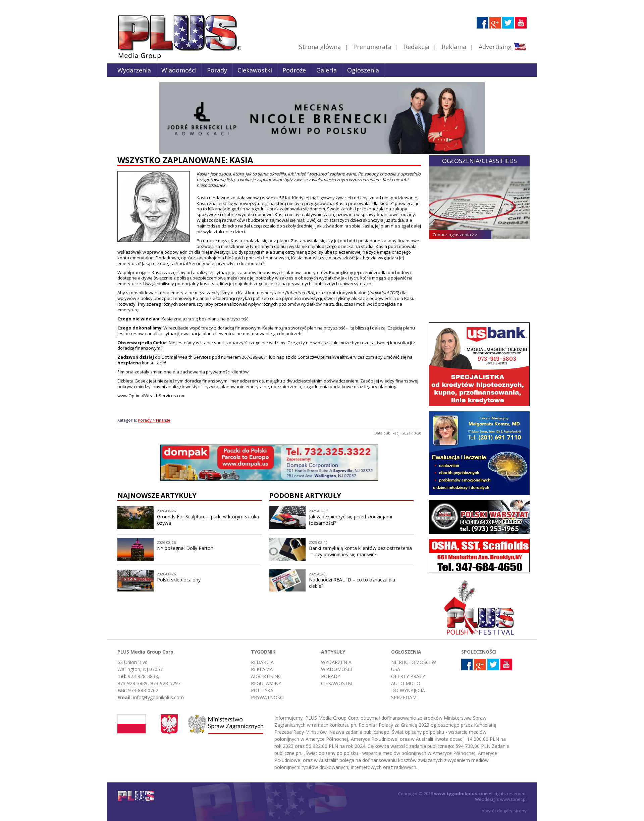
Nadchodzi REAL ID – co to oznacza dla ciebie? (352, 582)
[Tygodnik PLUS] (174, 59)
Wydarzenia (134, 70)
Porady (217, 70)
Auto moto (405, 683)
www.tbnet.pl (513, 799)
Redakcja (416, 47)
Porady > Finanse (154, 420)
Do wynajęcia (408, 690)
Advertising (495, 47)
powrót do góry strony (504, 811)
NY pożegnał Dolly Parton (185, 548)
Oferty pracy (408, 676)
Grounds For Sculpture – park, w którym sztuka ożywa (208, 519)
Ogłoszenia (363, 70)
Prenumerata (372, 47)
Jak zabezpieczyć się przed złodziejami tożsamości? (350, 519)
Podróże (294, 70)
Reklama (454, 47)
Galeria (326, 70)
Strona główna (320, 47)
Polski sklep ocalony (179, 579)
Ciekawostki (254, 70)
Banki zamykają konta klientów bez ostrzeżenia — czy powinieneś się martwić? (360, 551)
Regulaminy (266, 683)
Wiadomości (179, 70)
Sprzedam (404, 697)
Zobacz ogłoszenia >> (454, 235)
